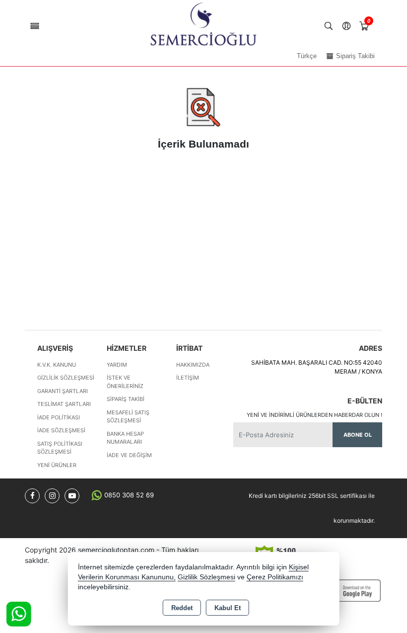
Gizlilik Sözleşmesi (65, 377)
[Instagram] (52, 495)
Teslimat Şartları (64, 403)
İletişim (187, 377)
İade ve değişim (129, 455)
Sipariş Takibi (125, 399)
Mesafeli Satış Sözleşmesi (128, 416)
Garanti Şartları (62, 391)
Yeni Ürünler (56, 465)
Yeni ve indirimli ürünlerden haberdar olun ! (314, 414)
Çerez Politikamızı (275, 577)
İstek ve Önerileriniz (125, 382)
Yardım (117, 364)
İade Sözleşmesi (61, 430)
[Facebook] (32, 495)
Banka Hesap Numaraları (125, 438)
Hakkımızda (192, 364)
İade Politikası (58, 417)
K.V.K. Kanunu (56, 364)
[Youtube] (72, 495)
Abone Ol (357, 434)
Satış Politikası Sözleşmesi (59, 448)
